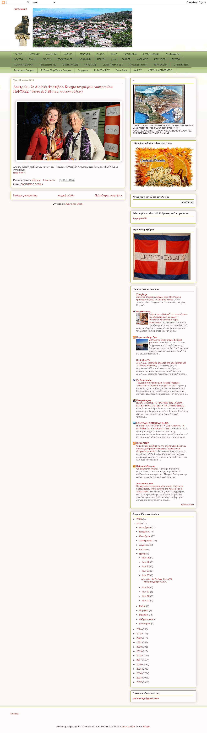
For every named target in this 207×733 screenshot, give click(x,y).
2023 (139, 633)
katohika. (15, 714)
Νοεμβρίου (145, 531)
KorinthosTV (143, 360)
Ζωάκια (32, 59)
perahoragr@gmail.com (146, 698)
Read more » (19, 173)
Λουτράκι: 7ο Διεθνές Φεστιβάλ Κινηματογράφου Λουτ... (156, 580)
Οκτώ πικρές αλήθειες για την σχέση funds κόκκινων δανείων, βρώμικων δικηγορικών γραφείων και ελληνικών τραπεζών (161, 449)
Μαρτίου (143, 614)
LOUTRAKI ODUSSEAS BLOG (152, 423)
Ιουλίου (143, 549)
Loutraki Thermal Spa (113, 65)
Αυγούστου (145, 545)
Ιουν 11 (146, 591)
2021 (139, 642)
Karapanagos (143, 400)
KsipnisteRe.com (145, 466)
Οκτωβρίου (145, 536)
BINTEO (176, 59)
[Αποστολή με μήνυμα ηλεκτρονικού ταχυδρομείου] (61, 180)
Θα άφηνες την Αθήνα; (147, 469)
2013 (139, 677)
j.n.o (114, 59)
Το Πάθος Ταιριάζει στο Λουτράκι (56, 70)
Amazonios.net (144, 483)
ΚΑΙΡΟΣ (138, 70)
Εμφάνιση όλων (187, 505)
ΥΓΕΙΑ (114, 54)
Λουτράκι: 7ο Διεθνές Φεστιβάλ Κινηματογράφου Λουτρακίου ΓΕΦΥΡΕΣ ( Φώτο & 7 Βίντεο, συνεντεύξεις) (63, 89)
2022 (139, 638)
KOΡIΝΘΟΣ (159, 59)
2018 (139, 655)
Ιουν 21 (146, 571)
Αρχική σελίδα (66, 195)
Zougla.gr (141, 294)
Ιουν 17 (146, 575)
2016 (139, 664)
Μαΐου (142, 606)
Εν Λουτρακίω (144, 380)
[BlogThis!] (64, 180)
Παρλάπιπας (143, 311)
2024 (139, 629)
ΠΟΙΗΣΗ (101, 59)
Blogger (146, 726)
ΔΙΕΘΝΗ (47, 59)
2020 (139, 647)
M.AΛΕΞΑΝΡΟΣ (102, 70)
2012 (139, 682)
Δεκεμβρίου (145, 527)
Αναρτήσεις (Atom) (74, 204)
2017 (139, 660)
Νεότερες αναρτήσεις (25, 195)
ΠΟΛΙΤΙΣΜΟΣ (130, 54)
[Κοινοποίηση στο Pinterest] (73, 180)
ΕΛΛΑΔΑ (68, 54)
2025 (139, 523)
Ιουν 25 (146, 562)
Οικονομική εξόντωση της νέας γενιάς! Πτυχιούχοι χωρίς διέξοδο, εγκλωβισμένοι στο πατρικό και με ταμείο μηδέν (159, 489)
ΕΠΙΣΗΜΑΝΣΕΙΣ (70, 65)
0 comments (49, 180)
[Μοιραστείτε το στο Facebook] (70, 180)
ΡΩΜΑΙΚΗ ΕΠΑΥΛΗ (23, 65)
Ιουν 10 (146, 596)
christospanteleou (47, 65)
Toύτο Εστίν (121, 70)
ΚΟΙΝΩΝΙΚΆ (85, 59)
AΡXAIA (100, 54)
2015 (139, 668)
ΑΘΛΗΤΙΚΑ (51, 54)
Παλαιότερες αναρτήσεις (109, 195)
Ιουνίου (143, 553)
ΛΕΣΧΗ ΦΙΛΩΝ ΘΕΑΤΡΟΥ (161, 70)
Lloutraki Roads (181, 65)
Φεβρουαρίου (146, 619)
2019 (139, 651)
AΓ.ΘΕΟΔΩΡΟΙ (173, 54)
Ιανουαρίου (145, 623)
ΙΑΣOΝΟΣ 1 (84, 54)
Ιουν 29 (146, 557)
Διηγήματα (83, 70)
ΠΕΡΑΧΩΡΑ (34, 54)
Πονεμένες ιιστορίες (138, 65)
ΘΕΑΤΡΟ (18, 59)
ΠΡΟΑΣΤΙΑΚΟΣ (64, 59)
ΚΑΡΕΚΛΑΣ (90, 65)
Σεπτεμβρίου (146, 540)
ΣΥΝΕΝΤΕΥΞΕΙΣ (151, 54)
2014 (139, 673)
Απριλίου (144, 610)
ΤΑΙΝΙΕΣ (126, 59)
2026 (139, 519)
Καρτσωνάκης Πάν (146, 337)
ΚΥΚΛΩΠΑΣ (142, 443)
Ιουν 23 (146, 566)
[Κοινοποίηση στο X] (67, 180)
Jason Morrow (127, 726)
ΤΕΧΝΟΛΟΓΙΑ (160, 65)
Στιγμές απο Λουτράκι (24, 70)
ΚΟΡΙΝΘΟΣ (142, 59)
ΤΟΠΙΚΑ (18, 54)
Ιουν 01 (146, 600)
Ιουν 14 (146, 587)
